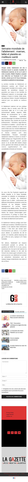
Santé (3, 45)
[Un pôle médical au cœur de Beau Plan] (5, 347)
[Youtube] (19, 432)
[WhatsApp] (13, 63)
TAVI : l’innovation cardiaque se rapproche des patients (18, 325)
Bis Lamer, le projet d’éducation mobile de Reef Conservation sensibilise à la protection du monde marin (7, 284)
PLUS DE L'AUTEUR (19, 311)
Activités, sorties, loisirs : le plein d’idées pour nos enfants (20, 282)
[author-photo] (14, 302)
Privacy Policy (10, 412)
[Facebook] (3, 63)
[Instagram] (12, 432)
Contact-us (9, 416)
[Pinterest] (10, 63)
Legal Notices (10, 414)
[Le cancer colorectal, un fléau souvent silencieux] (5, 317)
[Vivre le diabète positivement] (5, 340)
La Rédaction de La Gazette (9, 59)
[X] (6, 63)
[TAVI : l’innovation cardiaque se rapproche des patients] (5, 325)
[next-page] (5, 353)
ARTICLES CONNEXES (7, 311)
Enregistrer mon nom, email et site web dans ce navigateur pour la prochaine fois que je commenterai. (14, 390)
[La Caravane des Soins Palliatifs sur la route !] (5, 332)
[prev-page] (3, 353)
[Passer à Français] (14, 478)
